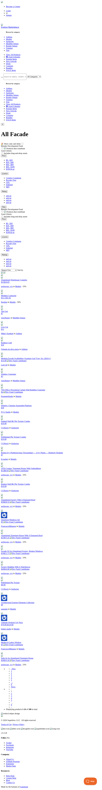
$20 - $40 (10, 162)
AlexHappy (5, 318)
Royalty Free (11, 180)
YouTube (9, 749)
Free (7, 50)
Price (4, 156)
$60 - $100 (10, 167)
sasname (4, 609)
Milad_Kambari (7, 333)
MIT (8, 187)
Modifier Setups (19, 318)
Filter (4, 207)
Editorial (9, 185)
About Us (10, 759)
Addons (19, 333)
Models (18, 286)
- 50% (18, 302)
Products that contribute (15, 148)
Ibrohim (4, 302)
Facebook (10, 745)
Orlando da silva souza (10, 349)
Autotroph (24, 787)
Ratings (4, 255)
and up (8, 196)
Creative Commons (13, 178)
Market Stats (11, 766)
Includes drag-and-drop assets (15, 153)
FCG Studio (6, 412)
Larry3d (4, 365)
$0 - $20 (9, 160)
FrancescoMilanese (8, 526)
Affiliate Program (13, 761)
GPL (8, 182)
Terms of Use (6, 724)
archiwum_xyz (7, 286)
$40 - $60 (10, 165)
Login (8, 11)
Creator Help (11, 778)
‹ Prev (13, 669)
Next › (13, 687)
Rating (4, 191)
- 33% (24, 286)
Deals (8, 64)
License (5, 174)
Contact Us (10, 783)
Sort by (20, 270)
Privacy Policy (18, 724)
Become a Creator (13, 6)
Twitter (9, 743)
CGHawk (5, 428)
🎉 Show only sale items (11, 144)
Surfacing (15, 428)
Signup (9, 15)
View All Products (13, 55)
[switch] (22, 143)
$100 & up (10, 169)
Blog (8, 780)
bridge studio (6, 629)
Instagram (10, 747)
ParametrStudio (7, 396)
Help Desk (10, 776)
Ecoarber (4, 459)
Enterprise (10, 764)
